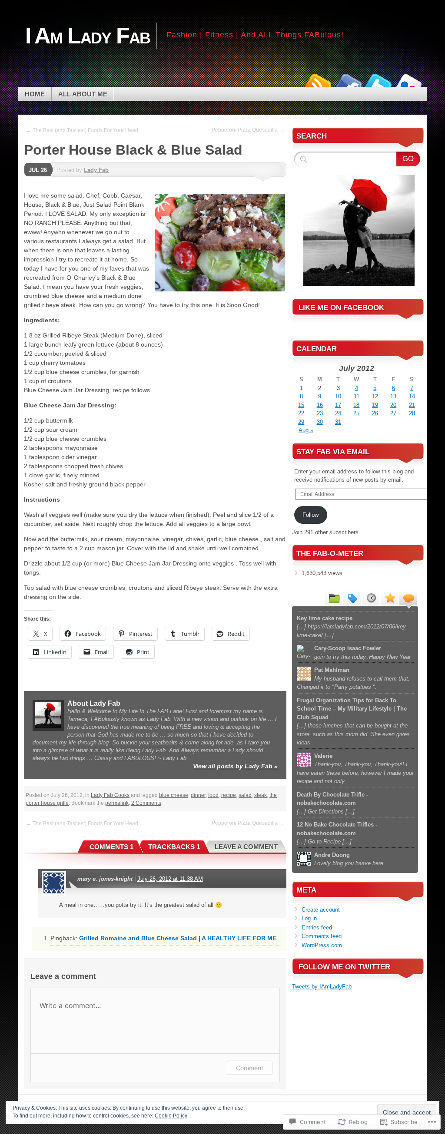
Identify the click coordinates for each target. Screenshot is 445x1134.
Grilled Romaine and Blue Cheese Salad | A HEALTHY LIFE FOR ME (177, 938)
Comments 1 (111, 846)
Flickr (408, 83)
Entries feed (317, 927)
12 (375, 396)
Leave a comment (246, 846)
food (213, 795)
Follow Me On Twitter (344, 967)
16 (320, 405)
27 (393, 413)
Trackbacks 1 (174, 846)
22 (301, 413)
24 (338, 413)
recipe (228, 795)
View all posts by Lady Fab (235, 766)
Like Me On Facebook (341, 308)
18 (356, 405)
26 (375, 413)
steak (260, 795)
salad (245, 795)
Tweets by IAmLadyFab (322, 986)
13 (393, 396)
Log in (309, 918)
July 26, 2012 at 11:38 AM (170, 879)
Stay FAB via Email (332, 452)
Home (35, 94)
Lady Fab (96, 170)
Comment (249, 1067)
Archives (370, 597)
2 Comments (146, 803)
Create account (321, 909)
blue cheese (173, 795)
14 (412, 396)
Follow (310, 515)
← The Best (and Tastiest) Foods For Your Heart (82, 130)
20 (393, 405)
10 (338, 396)
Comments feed (322, 936)
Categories (333, 597)
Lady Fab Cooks (110, 795)
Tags (352, 597)
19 (375, 405)
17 (338, 405)
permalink (117, 803)
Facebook (348, 83)
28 (412, 413)
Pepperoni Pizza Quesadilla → (248, 130)
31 (338, 422)
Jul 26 (38, 170)
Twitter (378, 83)
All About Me (82, 94)
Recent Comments (408, 597)
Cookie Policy (171, 1116)
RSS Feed (317, 83)
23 (320, 413)
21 (412, 405)
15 (301, 405)
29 (301, 422)
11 (356, 396)
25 (356, 413)
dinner (198, 795)
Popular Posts (389, 597)
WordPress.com (322, 945)
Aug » (306, 430)
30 (320, 422)
